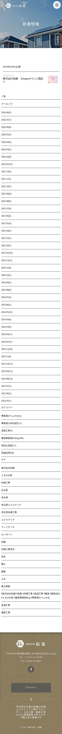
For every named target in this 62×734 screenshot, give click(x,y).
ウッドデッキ (8, 527)
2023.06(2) (6, 393)
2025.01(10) (6, 253)
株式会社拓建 (8, 468)
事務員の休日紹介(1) (11, 423)
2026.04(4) (6, 142)
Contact (31, 687)
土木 (3, 579)
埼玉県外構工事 (9, 512)
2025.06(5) (6, 216)
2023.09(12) (6, 371)
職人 (3, 564)
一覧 (3, 96)
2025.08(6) (6, 201)
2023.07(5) (6, 386)
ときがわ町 (6, 475)
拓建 (3, 542)
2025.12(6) (6, 171)
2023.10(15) (6, 364)
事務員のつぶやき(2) (11, 416)
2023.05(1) (6, 401)
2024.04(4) (6, 319)
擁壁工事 (5, 612)
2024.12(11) (6, 260)
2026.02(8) (6, 157)
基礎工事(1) (7, 430)
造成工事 (5, 605)
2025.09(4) (6, 194)
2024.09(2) (6, 282)
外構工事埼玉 (8, 549)
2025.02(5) (6, 245)
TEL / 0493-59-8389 (31, 657)
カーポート (6, 534)
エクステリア (8, 519)
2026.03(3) (6, 149)
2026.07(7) (6, 120)
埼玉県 (4, 497)
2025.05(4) (6, 223)
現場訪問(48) (7, 453)
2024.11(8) (6, 268)
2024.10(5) (6, 275)
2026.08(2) (6, 112)
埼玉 (3, 556)
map (53, 653)
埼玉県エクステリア (11, 505)
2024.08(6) (6, 290)
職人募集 (5, 586)
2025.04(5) (6, 231)
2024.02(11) (6, 334)
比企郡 (4, 490)
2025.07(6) (6, 208)
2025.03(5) (6, 238)
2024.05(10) (6, 312)
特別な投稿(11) (8, 445)
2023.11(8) (6, 356)
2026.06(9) (6, 127)
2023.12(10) (6, 349)
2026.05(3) (6, 134)
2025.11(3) (6, 179)
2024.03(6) (6, 327)
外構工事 (5, 482)
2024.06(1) (6, 305)
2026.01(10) (6, 164)
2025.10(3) (6, 186)
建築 (3, 571)
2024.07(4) (6, 297)
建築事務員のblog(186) (12, 438)
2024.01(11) (6, 342)
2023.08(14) (6, 379)
